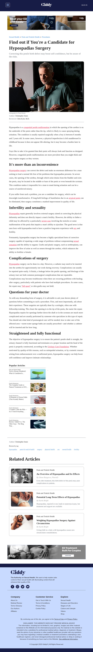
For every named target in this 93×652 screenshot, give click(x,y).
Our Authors (15, 608)
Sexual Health (14, 37)
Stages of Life (66, 606)
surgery (39, 449)
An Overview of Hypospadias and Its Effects (58, 474)
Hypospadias (14, 213)
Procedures (46, 37)
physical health (50, 449)
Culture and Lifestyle (68, 608)
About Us (14, 600)
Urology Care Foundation (58, 347)
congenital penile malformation (36, 127)
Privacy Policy (41, 606)
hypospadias (13, 449)
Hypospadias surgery (17, 170)
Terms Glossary (16, 606)
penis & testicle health (27, 449)
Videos (63, 611)
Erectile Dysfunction (13, 383)
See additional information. (68, 639)
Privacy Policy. (72, 619)
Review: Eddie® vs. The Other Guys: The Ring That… (17, 424)
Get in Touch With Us (43, 600)
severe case (46, 221)
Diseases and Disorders (69, 603)
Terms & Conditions (43, 603)
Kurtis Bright (43, 501)
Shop (62, 614)
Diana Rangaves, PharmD (48, 477)
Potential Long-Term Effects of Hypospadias (58, 497)
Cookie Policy (40, 608)
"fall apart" (26, 286)
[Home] (46, 5)
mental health (66, 449)
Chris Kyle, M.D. (23, 119)
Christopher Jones (21, 116)
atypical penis (74, 198)
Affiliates (14, 611)
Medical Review (16, 603)
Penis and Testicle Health (31, 37)
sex (75, 228)
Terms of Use (59, 619)
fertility (76, 449)
